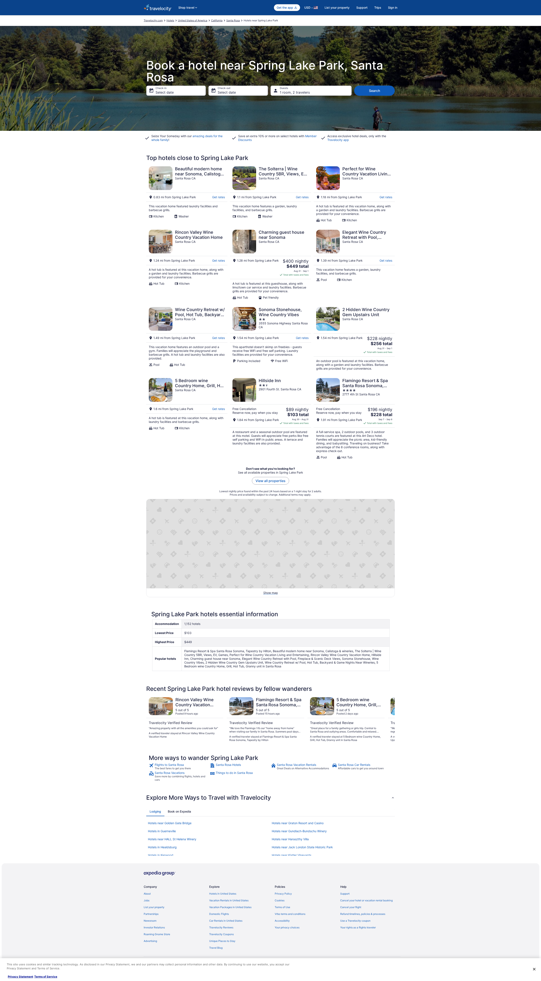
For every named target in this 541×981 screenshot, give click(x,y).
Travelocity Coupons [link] (221, 934)
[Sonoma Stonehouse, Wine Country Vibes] (270, 339)
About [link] (147, 893)
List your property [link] (154, 907)
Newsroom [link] (150, 920)
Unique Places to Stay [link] (222, 941)
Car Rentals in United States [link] (225, 920)
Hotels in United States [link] (222, 893)
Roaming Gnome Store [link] (157, 934)
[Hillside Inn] (270, 419)
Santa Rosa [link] (233, 20)
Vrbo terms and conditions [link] (290, 913)
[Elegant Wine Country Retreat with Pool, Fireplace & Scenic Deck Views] (354, 264)
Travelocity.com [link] (153, 20)
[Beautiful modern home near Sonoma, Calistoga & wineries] (186, 194)
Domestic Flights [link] (219, 913)
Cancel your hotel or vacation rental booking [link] (366, 900)
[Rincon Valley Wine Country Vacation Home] (186, 264)
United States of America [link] (192, 20)
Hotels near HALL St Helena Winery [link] (172, 839)
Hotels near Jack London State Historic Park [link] (302, 847)
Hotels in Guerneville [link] (162, 831)
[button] (270, 797)
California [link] (217, 20)
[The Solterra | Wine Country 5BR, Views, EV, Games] (270, 194)
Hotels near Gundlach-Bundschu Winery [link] (299, 831)
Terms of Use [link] (282, 907)
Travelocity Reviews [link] (221, 927)
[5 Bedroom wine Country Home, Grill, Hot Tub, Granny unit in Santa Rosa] (186, 419)
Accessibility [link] (282, 920)
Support (361, 7)
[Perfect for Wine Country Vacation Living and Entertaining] (354, 194)
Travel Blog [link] (216, 947)
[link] (179, 766)
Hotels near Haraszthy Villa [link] (290, 839)
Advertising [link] (150, 941)
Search (374, 91)
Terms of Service (45, 976)
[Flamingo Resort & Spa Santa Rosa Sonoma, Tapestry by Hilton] (354, 419)
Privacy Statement (20, 976)
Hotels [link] (170, 20)
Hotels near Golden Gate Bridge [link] (169, 823)
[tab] (155, 811)
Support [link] (345, 893)
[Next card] (389, 719)
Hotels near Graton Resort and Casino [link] (298, 823)
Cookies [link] (279, 900)
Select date (165, 92)
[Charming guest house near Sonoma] (270, 264)
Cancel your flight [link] (350, 907)
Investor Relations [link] (154, 927)
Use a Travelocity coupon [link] (355, 920)
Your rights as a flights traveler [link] (358, 927)
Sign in (392, 7)
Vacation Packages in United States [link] (230, 907)
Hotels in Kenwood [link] (160, 855)
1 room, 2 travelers (295, 92)
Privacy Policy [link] (283, 893)
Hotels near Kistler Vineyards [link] (291, 855)
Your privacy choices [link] (287, 927)
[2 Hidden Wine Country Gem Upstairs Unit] (354, 339)
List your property (337, 7)
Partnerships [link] (151, 913)
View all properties (270, 481)
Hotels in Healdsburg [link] (162, 847)
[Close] (534, 969)
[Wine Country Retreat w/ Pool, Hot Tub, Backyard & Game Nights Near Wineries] (186, 339)
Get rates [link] (218, 197)
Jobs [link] (146, 900)
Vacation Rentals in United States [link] (229, 900)
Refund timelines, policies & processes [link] (362, 913)
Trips (377, 7)
